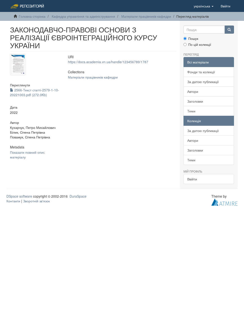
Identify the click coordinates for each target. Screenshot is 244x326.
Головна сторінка (32, 16)
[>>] (229, 30)
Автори (192, 91)
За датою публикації (203, 81)
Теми (191, 111)
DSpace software (19, 196)
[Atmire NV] (224, 201)
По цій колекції (199, 44)
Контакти (13, 201)
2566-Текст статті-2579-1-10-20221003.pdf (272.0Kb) (34, 92)
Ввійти (192, 179)
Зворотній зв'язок (36, 201)
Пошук (193, 38)
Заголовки (195, 101)
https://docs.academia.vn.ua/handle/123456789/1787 (108, 61)
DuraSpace (78, 196)
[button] (203, 6)
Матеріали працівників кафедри (146, 16)
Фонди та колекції (201, 71)
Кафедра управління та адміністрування (83, 16)
